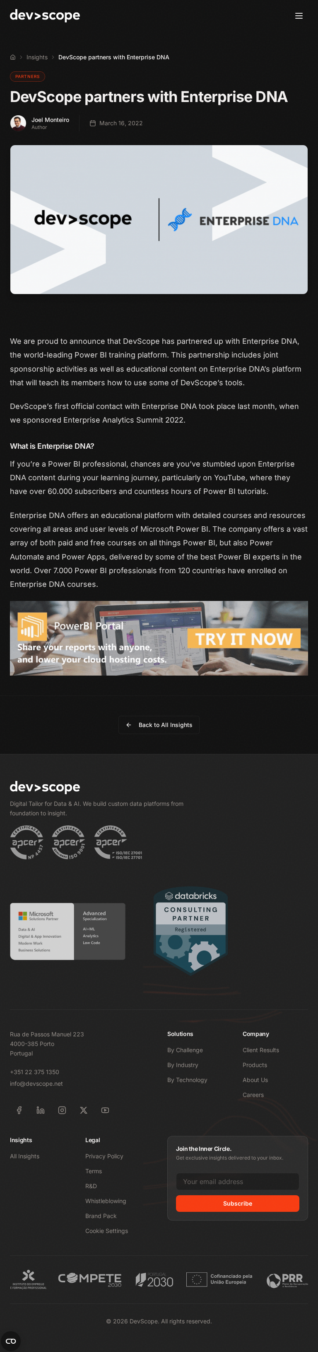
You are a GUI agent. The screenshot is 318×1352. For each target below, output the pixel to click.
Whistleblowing (105, 1200)
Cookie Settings (106, 1230)
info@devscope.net (36, 1083)
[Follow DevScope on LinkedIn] (40, 1110)
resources (287, 515)
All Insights (24, 1156)
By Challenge (185, 1049)
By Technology (187, 1079)
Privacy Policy (104, 1156)
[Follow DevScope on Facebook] (19, 1110)
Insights (37, 57)
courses (237, 515)
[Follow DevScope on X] (84, 1110)
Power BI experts (249, 556)
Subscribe (237, 1203)
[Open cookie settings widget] (11, 1341)
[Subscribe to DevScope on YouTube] (105, 1110)
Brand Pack (101, 1215)
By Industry (182, 1064)
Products (255, 1064)
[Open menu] (299, 16)
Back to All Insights (166, 724)
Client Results (261, 1049)
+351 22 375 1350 (34, 1071)
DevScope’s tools (212, 382)
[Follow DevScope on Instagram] (62, 1110)
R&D (91, 1185)
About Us (255, 1079)
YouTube (230, 477)
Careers (253, 1094)
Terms (93, 1170)
